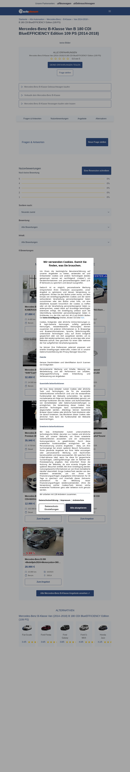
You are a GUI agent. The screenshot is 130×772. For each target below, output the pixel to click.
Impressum (65, 500)
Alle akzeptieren (78, 507)
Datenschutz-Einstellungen (52, 508)
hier (82, 318)
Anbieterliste (78, 500)
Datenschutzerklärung (48, 500)
